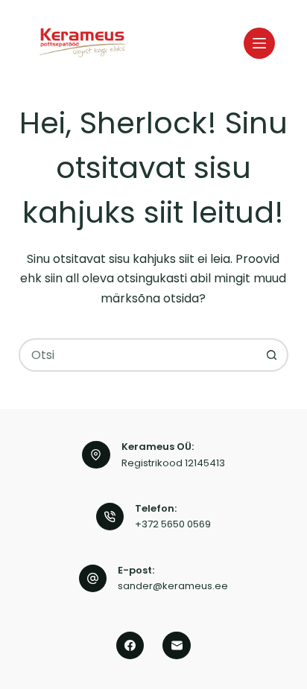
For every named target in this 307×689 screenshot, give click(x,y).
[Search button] (271, 355)
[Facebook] (130, 646)
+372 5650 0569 (173, 524)
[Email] (176, 646)
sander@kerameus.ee (173, 586)
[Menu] (259, 43)
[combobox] (138, 355)
